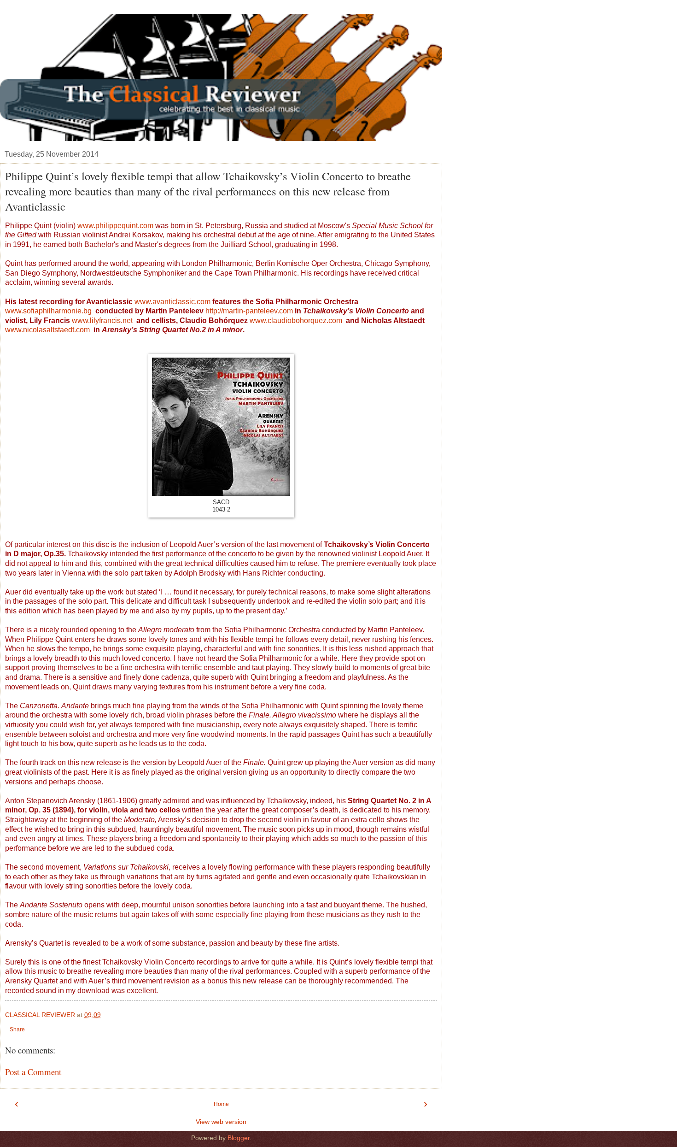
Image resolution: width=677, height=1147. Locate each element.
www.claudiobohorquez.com (296, 320)
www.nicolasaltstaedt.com (47, 330)
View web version (221, 1121)
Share (17, 1029)
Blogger (239, 1137)
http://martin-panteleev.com (249, 311)
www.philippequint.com (116, 225)
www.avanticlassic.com (172, 302)
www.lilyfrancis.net (103, 320)
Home (221, 1104)
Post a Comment (33, 1071)
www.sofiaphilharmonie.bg (48, 311)
